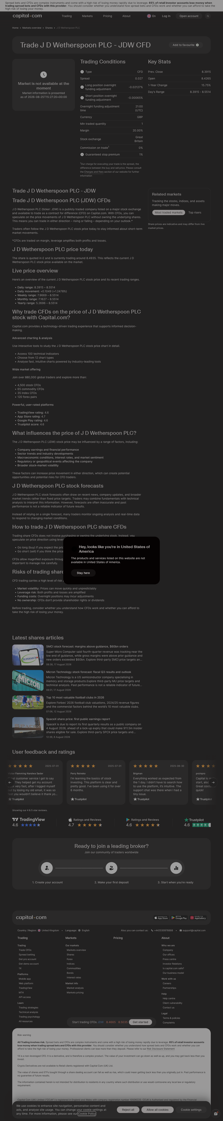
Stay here (83, 573)
